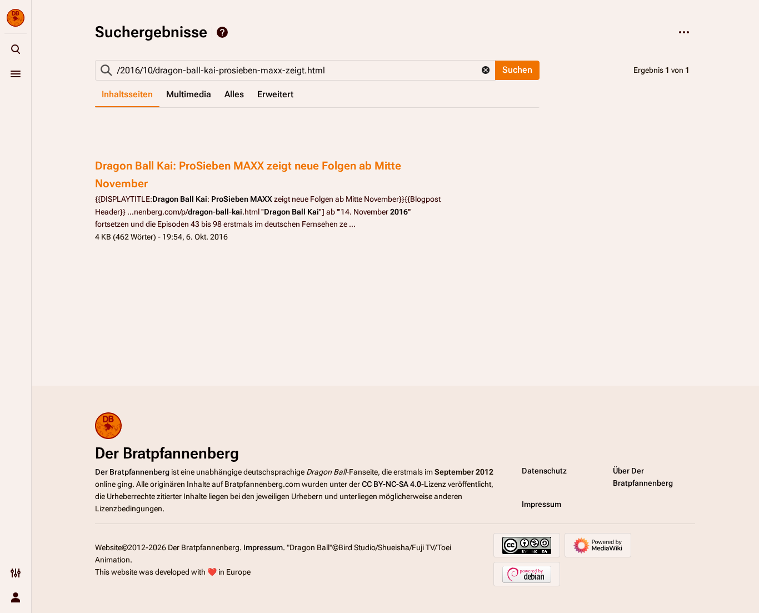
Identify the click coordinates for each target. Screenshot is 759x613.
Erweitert (275, 94)
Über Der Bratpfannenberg (643, 476)
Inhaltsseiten (127, 94)
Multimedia (188, 94)
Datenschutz (544, 470)
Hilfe (222, 32)
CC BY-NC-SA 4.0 (391, 484)
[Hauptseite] (15, 18)
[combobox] (295, 70)
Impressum (541, 504)
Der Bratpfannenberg (132, 471)
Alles (234, 94)
